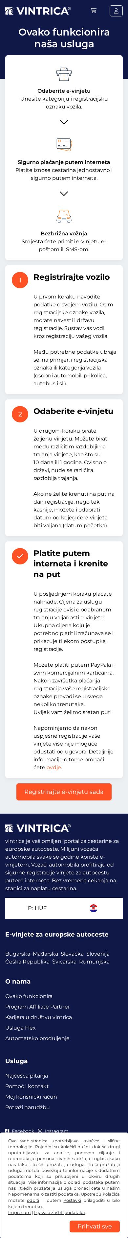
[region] (64, 1233)
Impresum (19, 1212)
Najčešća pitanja (26, 1076)
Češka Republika (27, 962)
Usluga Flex (20, 1028)
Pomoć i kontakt (27, 1086)
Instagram (56, 1131)
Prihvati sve (94, 1226)
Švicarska (64, 962)
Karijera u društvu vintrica (38, 1017)
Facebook (23, 1131)
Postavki (72, 1200)
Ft (37, 908)
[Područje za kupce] (116, 10)
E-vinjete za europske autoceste (57, 934)
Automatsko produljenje (37, 1038)
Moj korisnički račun (31, 1097)
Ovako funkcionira (29, 996)
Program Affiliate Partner (37, 1007)
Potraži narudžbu (27, 1107)
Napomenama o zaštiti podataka (43, 1194)
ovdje (54, 767)
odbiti (33, 1200)
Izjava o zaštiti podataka (59, 1212)
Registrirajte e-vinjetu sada (64, 792)
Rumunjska (94, 962)
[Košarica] (93, 11)
